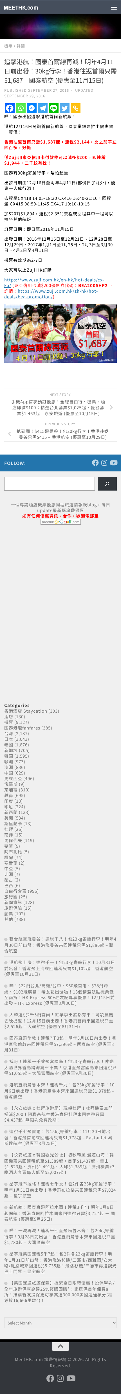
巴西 (8, 885)
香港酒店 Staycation (25, 711)
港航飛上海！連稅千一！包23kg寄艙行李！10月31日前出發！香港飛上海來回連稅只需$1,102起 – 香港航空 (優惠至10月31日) (59, 968)
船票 (8, 913)
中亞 (8, 868)
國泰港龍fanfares (22, 728)
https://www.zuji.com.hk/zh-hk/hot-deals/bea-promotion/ (51, 293)
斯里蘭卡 (13, 823)
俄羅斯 (11, 784)
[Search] (107, 484)
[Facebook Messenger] (32, 108)
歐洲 (8, 761)
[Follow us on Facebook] (95, 462)
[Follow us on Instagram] (104, 462)
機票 (8, 45)
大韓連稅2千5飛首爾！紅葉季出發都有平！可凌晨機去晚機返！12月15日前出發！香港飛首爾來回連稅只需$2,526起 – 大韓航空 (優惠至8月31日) (58, 1020)
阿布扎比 (13, 851)
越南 (8, 795)
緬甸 (8, 857)
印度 (8, 801)
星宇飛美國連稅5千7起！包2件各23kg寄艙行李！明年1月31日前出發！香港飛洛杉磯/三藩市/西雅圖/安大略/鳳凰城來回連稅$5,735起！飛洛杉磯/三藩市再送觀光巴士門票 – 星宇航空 (60, 1262)
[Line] (54, 108)
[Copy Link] (75, 108)
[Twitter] (65, 108)
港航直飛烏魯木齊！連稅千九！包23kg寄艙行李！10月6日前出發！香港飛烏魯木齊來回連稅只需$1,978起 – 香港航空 (59, 1090)
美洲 (8, 818)
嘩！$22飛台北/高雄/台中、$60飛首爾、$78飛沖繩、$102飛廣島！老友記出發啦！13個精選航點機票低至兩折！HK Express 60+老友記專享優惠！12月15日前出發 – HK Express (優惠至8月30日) (59, 994)
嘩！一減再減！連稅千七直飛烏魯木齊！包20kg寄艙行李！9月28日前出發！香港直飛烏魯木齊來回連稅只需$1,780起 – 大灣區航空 (59, 1236)
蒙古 (8, 880)
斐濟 (8, 846)
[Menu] (114, 7)
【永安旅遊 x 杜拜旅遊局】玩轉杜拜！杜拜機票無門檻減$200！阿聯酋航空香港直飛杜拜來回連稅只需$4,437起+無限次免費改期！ (58, 1114)
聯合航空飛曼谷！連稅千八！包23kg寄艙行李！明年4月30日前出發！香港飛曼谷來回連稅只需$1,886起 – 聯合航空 (60, 945)
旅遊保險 (13, 908)
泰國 (8, 745)
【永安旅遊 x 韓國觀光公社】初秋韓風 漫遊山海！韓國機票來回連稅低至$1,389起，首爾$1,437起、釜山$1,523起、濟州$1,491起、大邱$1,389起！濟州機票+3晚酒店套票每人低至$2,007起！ (59, 1163)
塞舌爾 (11, 863)
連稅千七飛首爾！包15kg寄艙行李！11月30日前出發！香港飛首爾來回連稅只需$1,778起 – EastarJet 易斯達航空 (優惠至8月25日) (58, 1137)
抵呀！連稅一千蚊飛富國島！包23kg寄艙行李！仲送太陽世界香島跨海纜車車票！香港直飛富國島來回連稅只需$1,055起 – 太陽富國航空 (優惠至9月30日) (60, 1067)
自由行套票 (15, 891)
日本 (8, 739)
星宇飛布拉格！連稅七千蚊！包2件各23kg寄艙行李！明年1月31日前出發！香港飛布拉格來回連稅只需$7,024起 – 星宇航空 (60, 1189)
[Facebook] (10, 108)
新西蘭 (11, 812)
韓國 (21, 45)
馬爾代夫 (13, 840)
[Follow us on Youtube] (113, 462)
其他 (8, 919)
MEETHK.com (21, 7)
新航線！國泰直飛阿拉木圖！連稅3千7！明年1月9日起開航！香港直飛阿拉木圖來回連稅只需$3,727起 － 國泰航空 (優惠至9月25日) (59, 1213)
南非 (8, 835)
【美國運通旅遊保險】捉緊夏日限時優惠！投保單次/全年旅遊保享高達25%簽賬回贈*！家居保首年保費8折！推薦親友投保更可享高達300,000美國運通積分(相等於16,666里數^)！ (59, 1291)
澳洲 (8, 767)
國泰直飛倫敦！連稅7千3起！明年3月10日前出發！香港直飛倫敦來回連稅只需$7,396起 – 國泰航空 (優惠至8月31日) (60, 1044)
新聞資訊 (13, 902)
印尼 (8, 806)
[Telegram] (43, 108)
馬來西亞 (13, 778)
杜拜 (8, 829)
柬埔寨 (11, 790)
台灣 (8, 733)
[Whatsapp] (21, 108)
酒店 (8, 716)
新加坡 (11, 750)
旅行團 (11, 897)
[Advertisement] (46, 572)
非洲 (8, 874)
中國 (8, 773)
